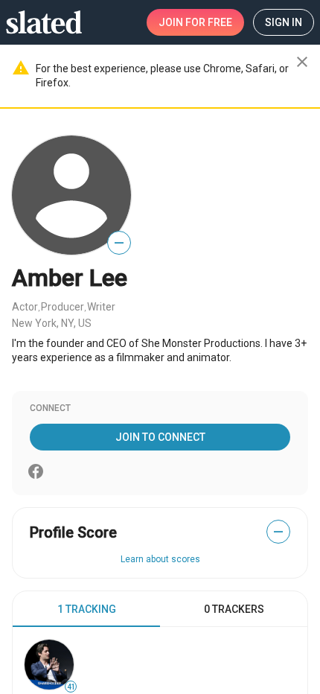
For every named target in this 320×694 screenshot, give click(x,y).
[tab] (86, 609)
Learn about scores (160, 559)
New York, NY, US (52, 323)
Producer (62, 307)
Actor (25, 307)
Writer (101, 307)
